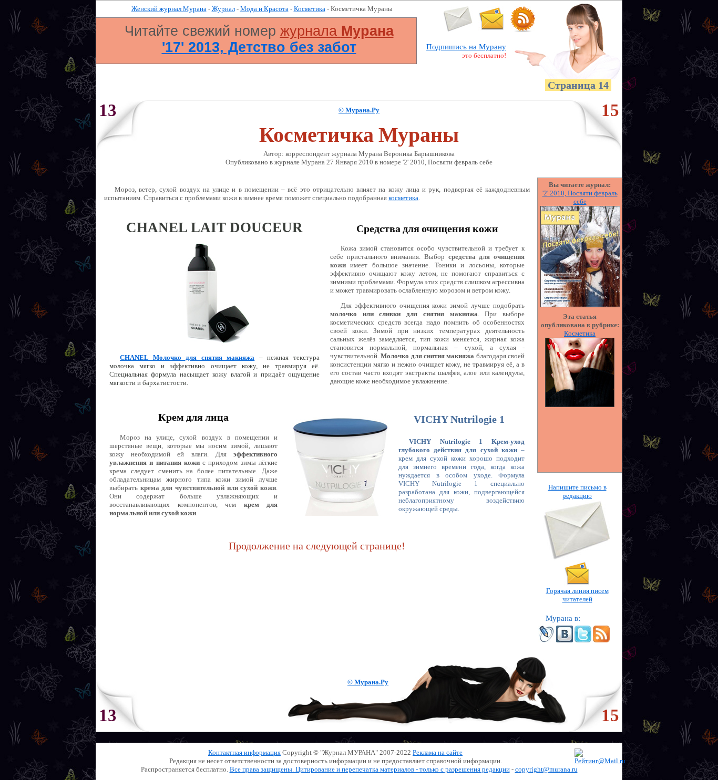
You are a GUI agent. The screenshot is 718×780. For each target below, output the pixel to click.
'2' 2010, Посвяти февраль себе (580, 197)
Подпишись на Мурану (466, 47)
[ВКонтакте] (564, 640)
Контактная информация (244, 752)
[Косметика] (579, 405)
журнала (337, 31)
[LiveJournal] (546, 640)
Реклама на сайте (438, 752)
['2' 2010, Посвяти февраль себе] (580, 305)
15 (610, 110)
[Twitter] (583, 640)
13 (108, 110)
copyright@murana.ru (546, 769)
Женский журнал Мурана (169, 9)
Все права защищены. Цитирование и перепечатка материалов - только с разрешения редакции (370, 769)
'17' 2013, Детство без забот (259, 47)
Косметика (309, 9)
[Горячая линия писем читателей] (491, 30)
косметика (403, 198)
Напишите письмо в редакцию (577, 491)
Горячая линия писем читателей (577, 595)
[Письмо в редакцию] (458, 30)
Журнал (223, 9)
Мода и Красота (264, 9)
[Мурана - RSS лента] (523, 30)
